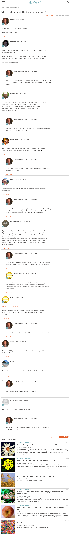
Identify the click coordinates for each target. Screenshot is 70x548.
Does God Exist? (21, 520)
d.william (16, 273)
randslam (12, 93)
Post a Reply (64, 436)
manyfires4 (13, 41)
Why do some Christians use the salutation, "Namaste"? (37, 460)
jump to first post (55, 437)
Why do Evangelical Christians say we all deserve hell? (37, 445)
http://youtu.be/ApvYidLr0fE (10, 307)
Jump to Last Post (49, 15)
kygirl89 (12, 361)
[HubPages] (35, 2)
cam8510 (12, 19)
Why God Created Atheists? (27, 523)
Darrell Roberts (14, 139)
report (7, 36)
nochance (12, 179)
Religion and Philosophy (24, 442)
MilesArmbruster (14, 221)
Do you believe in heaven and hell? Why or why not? (36, 476)
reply (4, 36)
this (36, 71)
